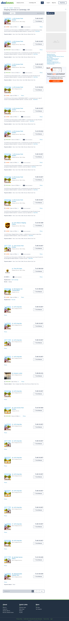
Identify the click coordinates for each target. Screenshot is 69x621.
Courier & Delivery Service (53, 58)
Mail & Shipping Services (25, 21)
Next (42, 591)
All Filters (7, 13)
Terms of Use (46, 618)
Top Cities (38, 607)
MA (7, 7)
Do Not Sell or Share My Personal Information (33, 618)
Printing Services (51, 64)
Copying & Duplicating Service (54, 62)
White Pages (21, 609)
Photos (41, 26)
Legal (51, 618)
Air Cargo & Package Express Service (55, 56)
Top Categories (39, 609)
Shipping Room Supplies (52, 59)
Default (41, 13)
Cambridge (11, 7)
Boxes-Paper (50, 57)
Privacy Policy (19, 618)
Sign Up (54, 2)
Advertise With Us (6, 610)
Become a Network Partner (8, 612)
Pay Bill (20, 612)
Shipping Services (15, 21)
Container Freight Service (52, 61)
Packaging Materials (51, 55)
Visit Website (39, 21)
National (21, 610)
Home (5, 7)
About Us (5, 607)
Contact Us (5, 609)
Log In (48, 2)
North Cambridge (15, 279)
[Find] (42, 2)
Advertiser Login (22, 607)
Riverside (13, 299)
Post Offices (49, 60)
